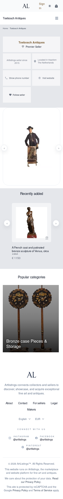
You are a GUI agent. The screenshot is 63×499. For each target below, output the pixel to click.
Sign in (42, 6)
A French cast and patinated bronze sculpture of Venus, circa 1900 (30, 250)
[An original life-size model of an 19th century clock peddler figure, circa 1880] (31, 148)
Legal (54, 403)
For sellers (39, 403)
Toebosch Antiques (32, 42)
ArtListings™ (24, 463)
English (23, 419)
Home (5, 28)
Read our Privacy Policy (39, 480)
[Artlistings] (26, 6)
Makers (31, 409)
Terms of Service (42, 490)
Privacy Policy (20, 490)
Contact (22, 403)
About (9, 403)
